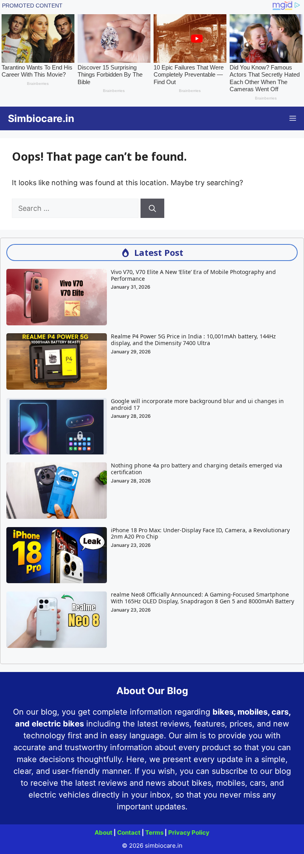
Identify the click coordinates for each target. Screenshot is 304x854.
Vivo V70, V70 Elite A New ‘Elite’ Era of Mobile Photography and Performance (193, 275)
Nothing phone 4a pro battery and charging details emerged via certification (196, 469)
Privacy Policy (188, 832)
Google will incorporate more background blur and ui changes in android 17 (197, 404)
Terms (154, 832)
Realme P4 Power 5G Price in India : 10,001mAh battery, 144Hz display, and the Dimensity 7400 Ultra (193, 339)
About (103, 832)
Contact (129, 832)
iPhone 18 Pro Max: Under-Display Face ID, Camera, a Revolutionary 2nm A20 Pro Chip (200, 533)
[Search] (152, 208)
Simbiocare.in (41, 118)
